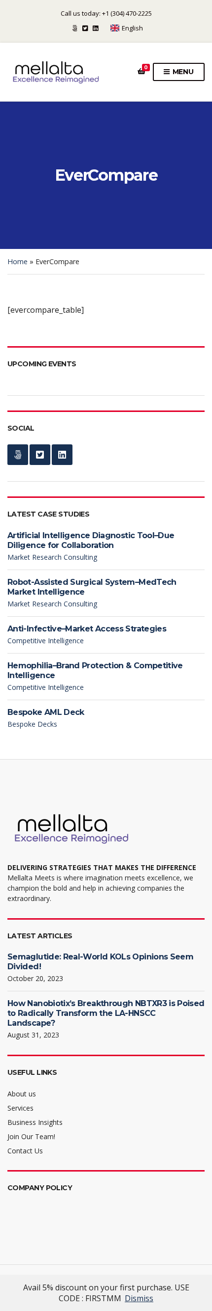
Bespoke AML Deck (45, 712)
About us (21, 1093)
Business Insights (35, 1122)
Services (20, 1108)
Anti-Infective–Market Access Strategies (87, 628)
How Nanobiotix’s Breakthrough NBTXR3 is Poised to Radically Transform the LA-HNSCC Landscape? (106, 1013)
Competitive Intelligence (45, 640)
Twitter (85, 28)
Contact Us (25, 1150)
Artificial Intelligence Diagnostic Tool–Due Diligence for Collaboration (90, 540)
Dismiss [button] (139, 1298)
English (132, 28)
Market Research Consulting (52, 557)
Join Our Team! (31, 1136)
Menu (182, 71)
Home (17, 261)
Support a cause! (74, 28)
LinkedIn (95, 28)
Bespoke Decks (32, 724)
